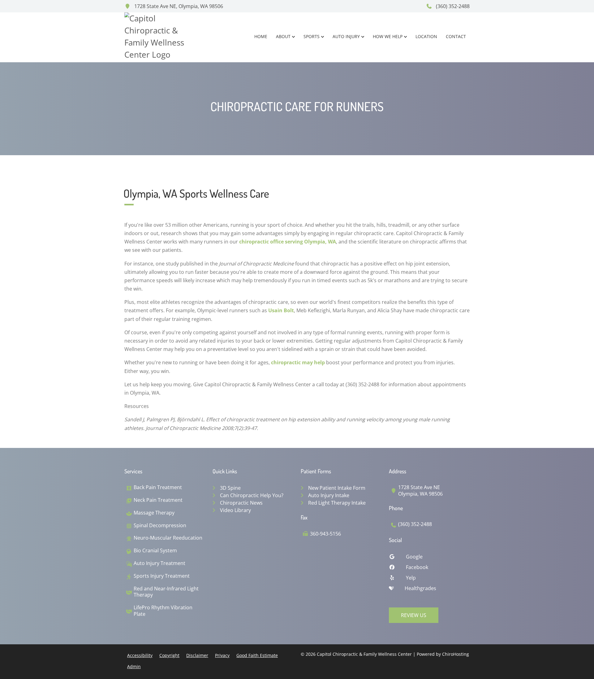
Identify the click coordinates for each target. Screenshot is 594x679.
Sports (311, 36)
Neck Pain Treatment (158, 500)
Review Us (413, 615)
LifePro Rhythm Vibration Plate (163, 610)
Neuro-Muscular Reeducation (168, 538)
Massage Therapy (154, 513)
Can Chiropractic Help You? (251, 495)
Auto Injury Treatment (159, 563)
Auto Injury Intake (328, 495)
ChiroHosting (455, 654)
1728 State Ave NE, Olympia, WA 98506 (178, 6)
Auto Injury (346, 36)
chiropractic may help (298, 362)
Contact (456, 36)
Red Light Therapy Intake (337, 502)
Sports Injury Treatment (162, 576)
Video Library (235, 510)
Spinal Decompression (160, 525)
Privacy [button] (222, 655)
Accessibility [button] (140, 655)
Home (260, 36)
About (283, 36)
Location (426, 36)
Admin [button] (134, 666)
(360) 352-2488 (452, 6)
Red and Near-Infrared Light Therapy (166, 591)
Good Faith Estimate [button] (257, 655)
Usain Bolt (281, 310)
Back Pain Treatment (158, 487)
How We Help (387, 36)
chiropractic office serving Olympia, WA (287, 241)
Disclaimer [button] (197, 655)
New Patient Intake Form (336, 487)
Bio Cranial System (155, 550)
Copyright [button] (169, 655)
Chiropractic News (241, 502)
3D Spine (230, 487)
